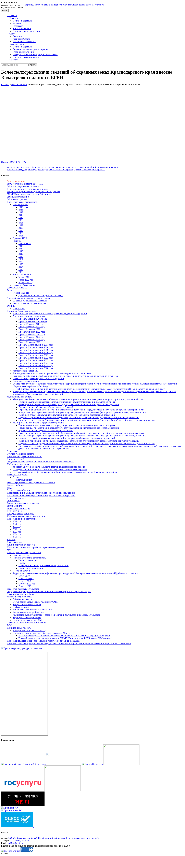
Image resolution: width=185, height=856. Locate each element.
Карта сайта (98, 4)
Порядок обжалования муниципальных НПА (35, 54)
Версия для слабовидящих (37, 4)
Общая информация (22, 20)
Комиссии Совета (21, 39)
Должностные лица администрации (30, 49)
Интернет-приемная (61, 4)
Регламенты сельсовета (24, 41)
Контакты (14, 59)
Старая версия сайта (81, 4)
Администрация (17, 44)
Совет (12, 33)
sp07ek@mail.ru (15, 843)
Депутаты (17, 36)
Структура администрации (26, 57)
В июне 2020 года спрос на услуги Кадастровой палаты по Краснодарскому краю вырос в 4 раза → (56, 169)
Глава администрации (23, 52)
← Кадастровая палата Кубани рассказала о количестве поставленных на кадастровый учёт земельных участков (62, 167)
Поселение (14, 18)
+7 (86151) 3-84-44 (20, 840)
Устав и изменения (22, 28)
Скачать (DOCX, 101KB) (13, 162)
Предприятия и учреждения (26, 31)
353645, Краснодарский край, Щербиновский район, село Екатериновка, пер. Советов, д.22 (53, 838)
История (17, 23)
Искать (33, 65)
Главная (13, 15)
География (18, 26)
